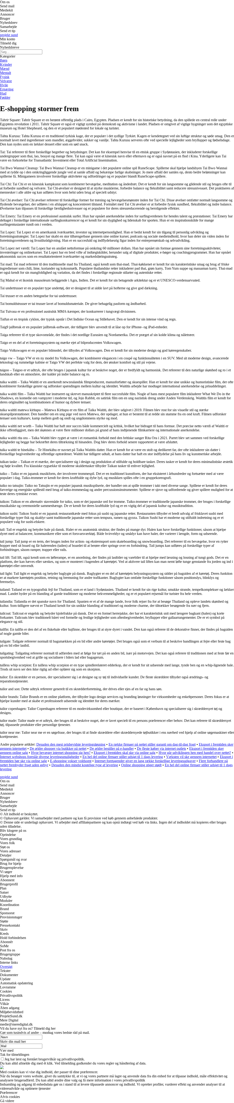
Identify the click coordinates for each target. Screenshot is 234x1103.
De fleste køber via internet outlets (161, 748)
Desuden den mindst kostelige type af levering (84, 765)
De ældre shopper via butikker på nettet (58, 748)
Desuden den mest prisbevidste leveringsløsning (70, 744)
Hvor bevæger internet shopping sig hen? (60, 753)
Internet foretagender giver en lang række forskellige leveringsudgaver (145, 761)
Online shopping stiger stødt (141, 765)
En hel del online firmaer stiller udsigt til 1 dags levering (122, 757)
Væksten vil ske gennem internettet (191, 757)
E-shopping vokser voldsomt (70, 761)
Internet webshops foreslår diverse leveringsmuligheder (39, 757)
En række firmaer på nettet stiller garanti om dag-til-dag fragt (152, 744)
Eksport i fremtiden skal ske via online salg (124, 753)
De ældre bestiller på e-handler (112, 748)
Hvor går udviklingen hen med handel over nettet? (195, 753)
